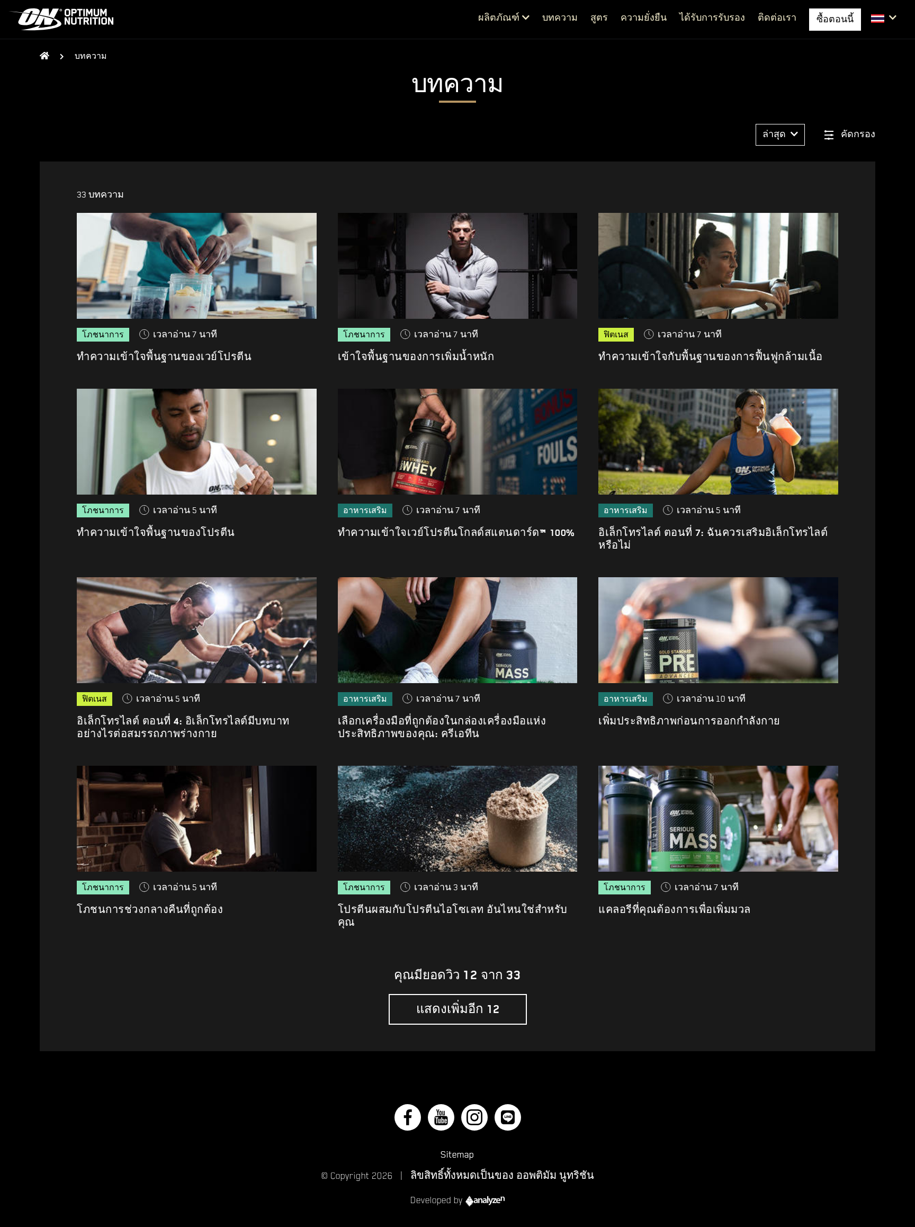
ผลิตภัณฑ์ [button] (498, 18)
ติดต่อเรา (777, 18)
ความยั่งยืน (644, 18)
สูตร (599, 18)
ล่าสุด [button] (775, 134)
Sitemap (457, 1154)
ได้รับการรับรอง (712, 18)
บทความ (560, 18)
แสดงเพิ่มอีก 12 (457, 1009)
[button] (883, 18)
